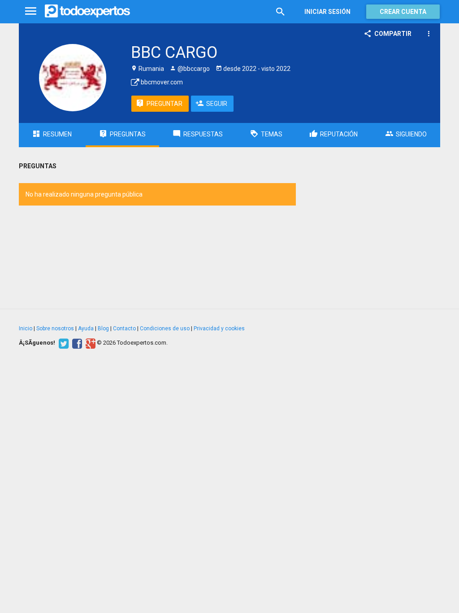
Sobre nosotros (55, 328)
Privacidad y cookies (219, 328)
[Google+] (89, 343)
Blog (103, 328)
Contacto (124, 328)
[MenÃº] (31, 11)
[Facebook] (76, 343)
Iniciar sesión (327, 11)
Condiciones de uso (165, 328)
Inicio (25, 328)
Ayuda (86, 328)
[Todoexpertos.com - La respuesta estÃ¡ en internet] (87, 11)
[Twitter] (62, 343)
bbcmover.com (161, 82)
